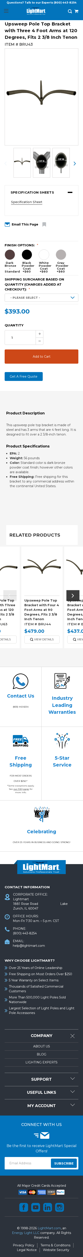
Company (41, 1035)
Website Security (56, 1250)
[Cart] (76, 11)
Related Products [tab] (34, 535)
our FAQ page (21, 789)
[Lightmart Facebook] (24, 1207)
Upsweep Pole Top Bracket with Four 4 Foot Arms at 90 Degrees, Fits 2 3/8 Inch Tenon (41, 609)
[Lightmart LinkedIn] (48, 1207)
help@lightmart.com (29, 946)
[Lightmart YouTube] (36, 1207)
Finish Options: (21, 245)
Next (74, 163)
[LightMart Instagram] (60, 1207)
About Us (41, 1046)
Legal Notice (27, 1250)
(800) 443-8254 (65, 2)
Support (41, 1079)
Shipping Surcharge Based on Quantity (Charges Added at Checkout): (34, 284)
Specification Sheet (26, 202)
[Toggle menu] (6, 11)
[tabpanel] (42, 599)
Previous (8, 163)
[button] (41, 192)
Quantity (14, 325)
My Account (41, 1105)
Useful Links (41, 1092)
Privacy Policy (23, 1245)
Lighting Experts (41, 1062)
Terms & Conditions (55, 1245)
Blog (41, 1054)
